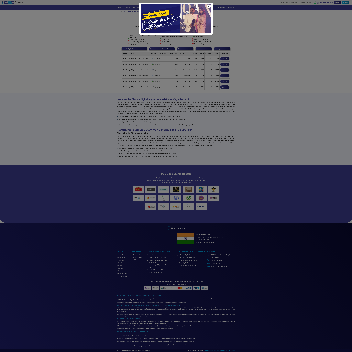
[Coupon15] (176, 18)
